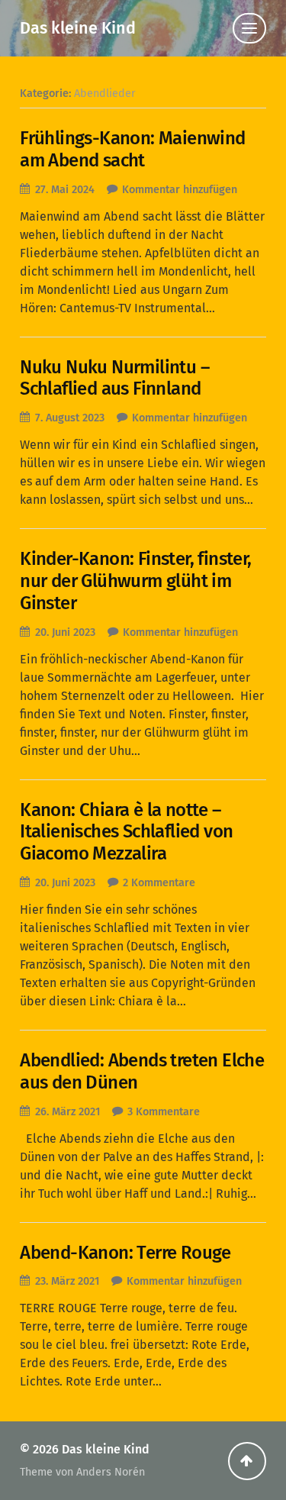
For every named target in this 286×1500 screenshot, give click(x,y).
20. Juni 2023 (65, 632)
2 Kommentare (159, 882)
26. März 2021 (67, 1111)
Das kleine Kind (78, 28)
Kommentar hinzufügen (179, 189)
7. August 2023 (69, 417)
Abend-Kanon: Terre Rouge (125, 1252)
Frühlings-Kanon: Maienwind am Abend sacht (132, 149)
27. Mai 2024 (65, 189)
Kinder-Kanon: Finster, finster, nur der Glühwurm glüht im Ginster (135, 581)
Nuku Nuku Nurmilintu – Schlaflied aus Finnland (114, 378)
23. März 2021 (67, 1281)
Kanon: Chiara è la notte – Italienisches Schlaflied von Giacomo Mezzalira (126, 832)
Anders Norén (110, 1472)
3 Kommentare (163, 1111)
